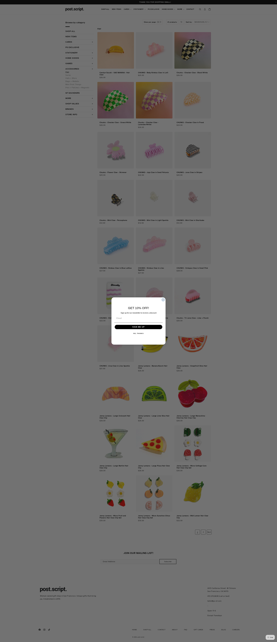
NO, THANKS (138, 333)
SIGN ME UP (138, 327)
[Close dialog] (163, 299)
